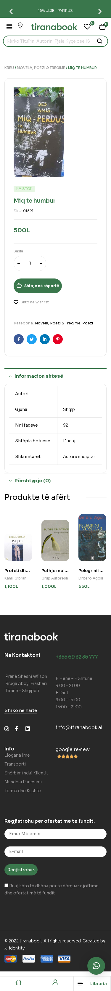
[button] (11, 11)
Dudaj (69, 441)
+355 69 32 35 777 (77, 657)
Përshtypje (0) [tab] (33, 481)
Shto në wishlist (35, 302)
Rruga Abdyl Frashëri (26, 683)
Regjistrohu (20, 869)
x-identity (14, 948)
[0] (87, 27)
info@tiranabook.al (79, 727)
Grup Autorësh (54, 578)
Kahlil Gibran (15, 578)
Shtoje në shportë (41, 286)
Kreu (9, 67)
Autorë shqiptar (79, 456)
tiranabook (31, 941)
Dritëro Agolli (90, 578)
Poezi (87, 323)
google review (73, 749)
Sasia (18, 251)
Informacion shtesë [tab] (39, 376)
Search (100, 41)
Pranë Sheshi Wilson (26, 676)
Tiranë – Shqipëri (22, 690)
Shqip (69, 409)
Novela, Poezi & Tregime (41, 67)
